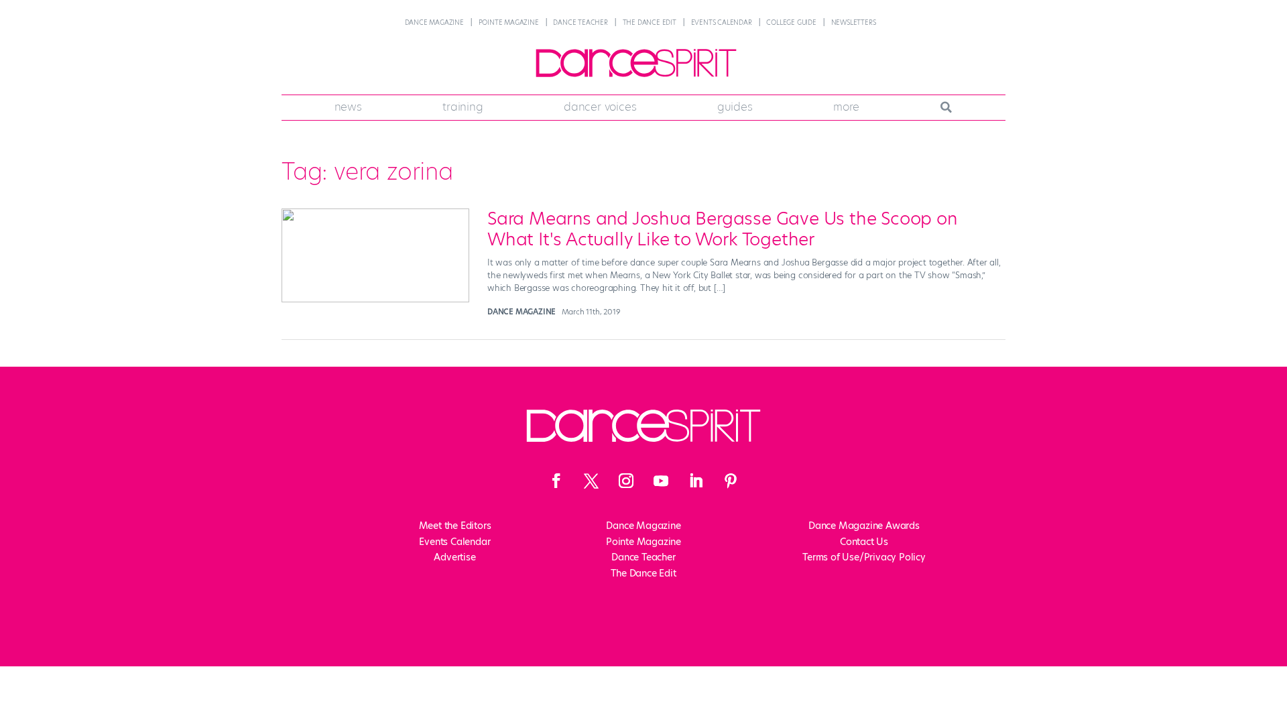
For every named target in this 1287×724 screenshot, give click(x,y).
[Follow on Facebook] (556, 480)
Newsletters (853, 22)
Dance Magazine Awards (864, 525)
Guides (735, 107)
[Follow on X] (591, 480)
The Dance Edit (649, 22)
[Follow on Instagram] (626, 480)
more (846, 107)
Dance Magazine (434, 22)
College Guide (791, 22)
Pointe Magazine (509, 22)
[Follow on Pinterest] (730, 480)
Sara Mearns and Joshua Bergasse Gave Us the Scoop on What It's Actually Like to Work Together (722, 228)
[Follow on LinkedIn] (696, 480)
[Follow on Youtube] (661, 480)
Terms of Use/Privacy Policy (864, 557)
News (348, 107)
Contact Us (864, 541)
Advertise (454, 557)
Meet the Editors (455, 525)
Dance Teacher (580, 22)
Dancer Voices (600, 107)
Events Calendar (721, 22)
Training (462, 107)
